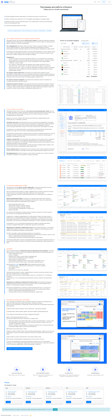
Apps (95, 1)
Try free (8, 402)
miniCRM (49, 30)
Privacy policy (49, 409)
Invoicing (35, 30)
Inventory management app (14, 30)
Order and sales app (26, 30)
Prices (99, 1)
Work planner (42, 30)
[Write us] (30, 415)
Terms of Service (24, 415)
